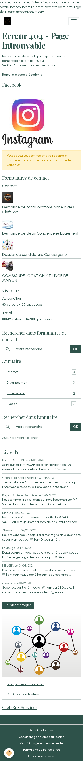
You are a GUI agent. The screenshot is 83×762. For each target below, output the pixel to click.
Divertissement (41, 383)
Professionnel (41, 393)
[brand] (8, 21)
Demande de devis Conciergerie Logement (40, 233)
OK (75, 349)
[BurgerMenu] (73, 21)
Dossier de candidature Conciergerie (34, 254)
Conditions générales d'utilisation (41, 737)
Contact (9, 185)
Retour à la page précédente (22, 75)
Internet (41, 372)
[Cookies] (9, 753)
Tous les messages (18, 605)
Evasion (41, 404)
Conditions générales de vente (41, 743)
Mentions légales (41, 730)
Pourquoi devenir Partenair (25, 684)
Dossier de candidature (23, 694)
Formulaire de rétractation (41, 750)
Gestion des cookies (41, 756)
